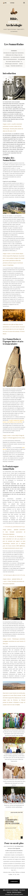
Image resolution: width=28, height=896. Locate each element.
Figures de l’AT (20, 29)
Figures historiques (12, 29)
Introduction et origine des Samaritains (13, 53)
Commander (14, 881)
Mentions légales (16, 892)
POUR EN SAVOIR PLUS (16, 66)
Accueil (5, 29)
